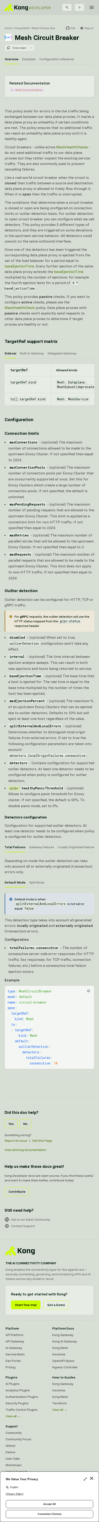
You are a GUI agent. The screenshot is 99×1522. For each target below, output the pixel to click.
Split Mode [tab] (36, 882)
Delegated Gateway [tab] (62, 353)
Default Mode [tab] (15, 882)
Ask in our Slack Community (30, 1219)
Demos (10, 1452)
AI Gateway (14, 1348)
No (25, 1124)
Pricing (10, 1367)
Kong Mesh (22, 28)
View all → (13, 1416)
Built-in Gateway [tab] (32, 353)
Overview (11, 59)
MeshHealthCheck (20, 307)
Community (14, 1433)
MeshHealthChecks (72, 147)
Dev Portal (13, 1361)
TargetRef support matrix (31, 341)
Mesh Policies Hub (43, 28)
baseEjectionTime (19, 266)
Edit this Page (42, 1141)
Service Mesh (15, 1354)
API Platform (14, 1335)
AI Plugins (13, 1384)
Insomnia (58, 1354)
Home (8, 28)
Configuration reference (56, 59)
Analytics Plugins (18, 1390)
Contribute (17, 1191)
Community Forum (18, 1439)
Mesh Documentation (29, 90)
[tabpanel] (49, 384)
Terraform (59, 1403)
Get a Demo (56, 1305)
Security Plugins (17, 1403)
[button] (88, 991)
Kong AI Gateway (64, 1341)
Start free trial (26, 1305)
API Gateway (15, 1341)
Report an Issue (16, 1141)
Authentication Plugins (22, 1397)
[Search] (67, 7)
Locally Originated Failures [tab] (77, 847)
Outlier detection (21, 590)
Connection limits (22, 433)
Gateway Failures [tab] (41, 847)
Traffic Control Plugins (22, 1410)
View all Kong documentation (25, 1150)
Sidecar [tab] (10, 353)
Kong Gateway (62, 1335)
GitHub (10, 1446)
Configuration (19, 419)
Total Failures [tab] (15, 847)
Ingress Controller (65, 1367)
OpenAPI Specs (63, 1361)
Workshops (14, 1465)
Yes (11, 1124)
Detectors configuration (26, 817)
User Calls (13, 1458)
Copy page (19, 47)
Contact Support (23, 1226)
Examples (29, 59)
